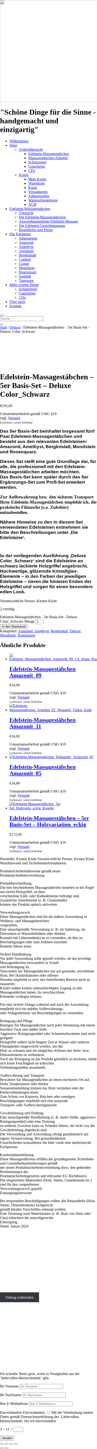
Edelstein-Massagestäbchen (48, 154)
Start (3, 327)
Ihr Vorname (9, 1386)
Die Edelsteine (20, 234)
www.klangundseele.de (17, 1351)
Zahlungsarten (38, 196)
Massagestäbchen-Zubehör (48, 158)
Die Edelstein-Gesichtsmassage (42, 226)
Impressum (8, 1281)
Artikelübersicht (31, 150)
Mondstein (27, 268)
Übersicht (26, 213)
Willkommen (18, 141)
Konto (23, 175)
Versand (14, 418)
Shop (13, 145)
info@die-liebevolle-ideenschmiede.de (28, 1273)
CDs (31, 171)
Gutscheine (36, 166)
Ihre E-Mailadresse (14, 1404)
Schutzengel (37, 162)
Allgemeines (28, 238)
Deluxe (15, 327)
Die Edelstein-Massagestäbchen (42, 217)
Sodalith (25, 276)
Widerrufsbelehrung (43, 200)
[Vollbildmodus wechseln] (6, 1444)
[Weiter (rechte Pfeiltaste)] (6, 1448)
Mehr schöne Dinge (24, 285)
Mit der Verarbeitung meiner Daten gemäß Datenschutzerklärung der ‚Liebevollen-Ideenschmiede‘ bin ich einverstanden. (46, 1416)
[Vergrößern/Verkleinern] (2, 1444)
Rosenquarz (27, 272)
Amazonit (26, 243)
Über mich (17, 302)
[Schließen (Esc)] (16, 1444)
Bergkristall (27, 255)
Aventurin (26, 251)
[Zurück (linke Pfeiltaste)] (2, 1448)
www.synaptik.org (14, 1355)
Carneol (25, 259)
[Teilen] (11, 1444)
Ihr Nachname (10, 1395)
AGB (32, 204)
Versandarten (38, 192)
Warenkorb (36, 183)
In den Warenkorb (14, 626)
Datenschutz (9, 1289)
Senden (7, 1438)
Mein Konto (37, 179)
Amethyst (26, 247)
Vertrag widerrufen (19, 1297)
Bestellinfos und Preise (36, 230)
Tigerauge (26, 281)
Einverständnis (11, 1412)
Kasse (32, 188)
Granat (24, 264)
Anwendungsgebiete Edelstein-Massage (48, 221)
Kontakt (15, 306)
